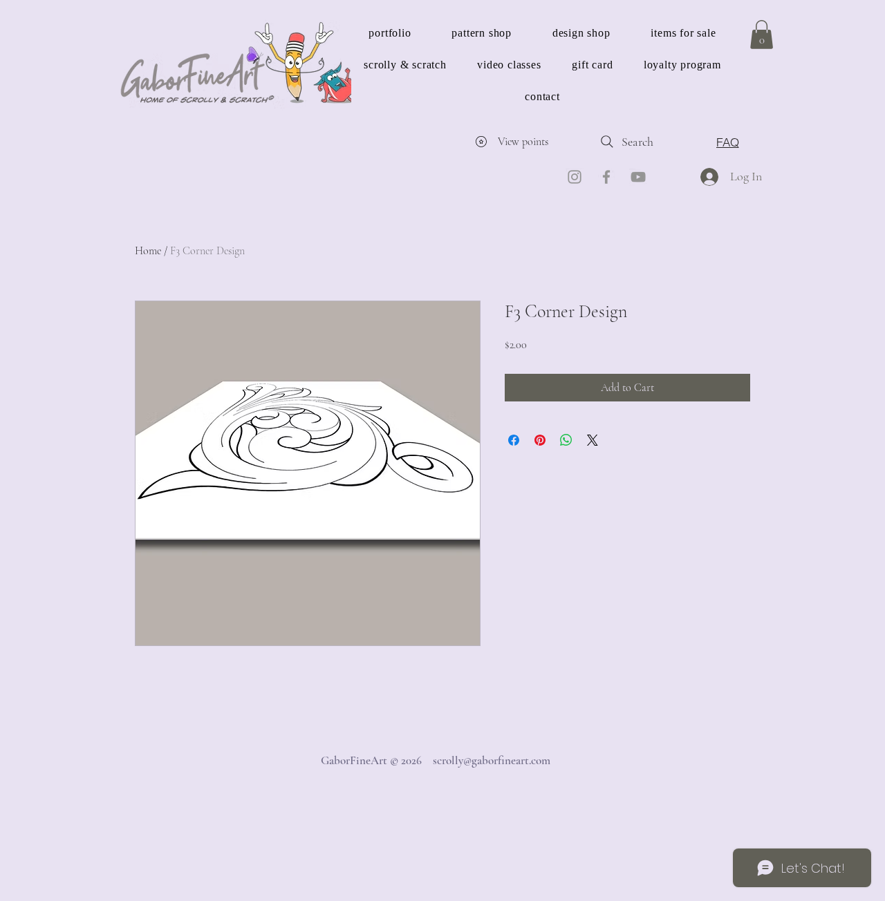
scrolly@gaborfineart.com (491, 760)
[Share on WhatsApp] (566, 440)
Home (148, 251)
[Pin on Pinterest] (540, 440)
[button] (761, 34)
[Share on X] (592, 440)
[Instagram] (575, 177)
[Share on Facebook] (513, 440)
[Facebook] (606, 177)
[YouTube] (638, 177)
